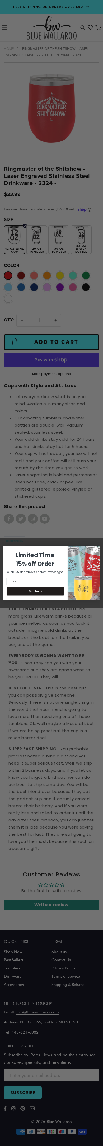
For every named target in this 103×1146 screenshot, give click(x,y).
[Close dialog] (96, 550)
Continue (36, 591)
